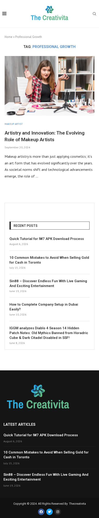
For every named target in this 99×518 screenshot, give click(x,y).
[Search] (94, 14)
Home (8, 37)
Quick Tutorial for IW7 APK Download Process (46, 239)
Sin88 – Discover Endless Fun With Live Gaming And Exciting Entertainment (48, 283)
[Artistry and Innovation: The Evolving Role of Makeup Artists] (49, 86)
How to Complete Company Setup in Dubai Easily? (43, 306)
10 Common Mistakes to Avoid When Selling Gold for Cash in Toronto (49, 260)
